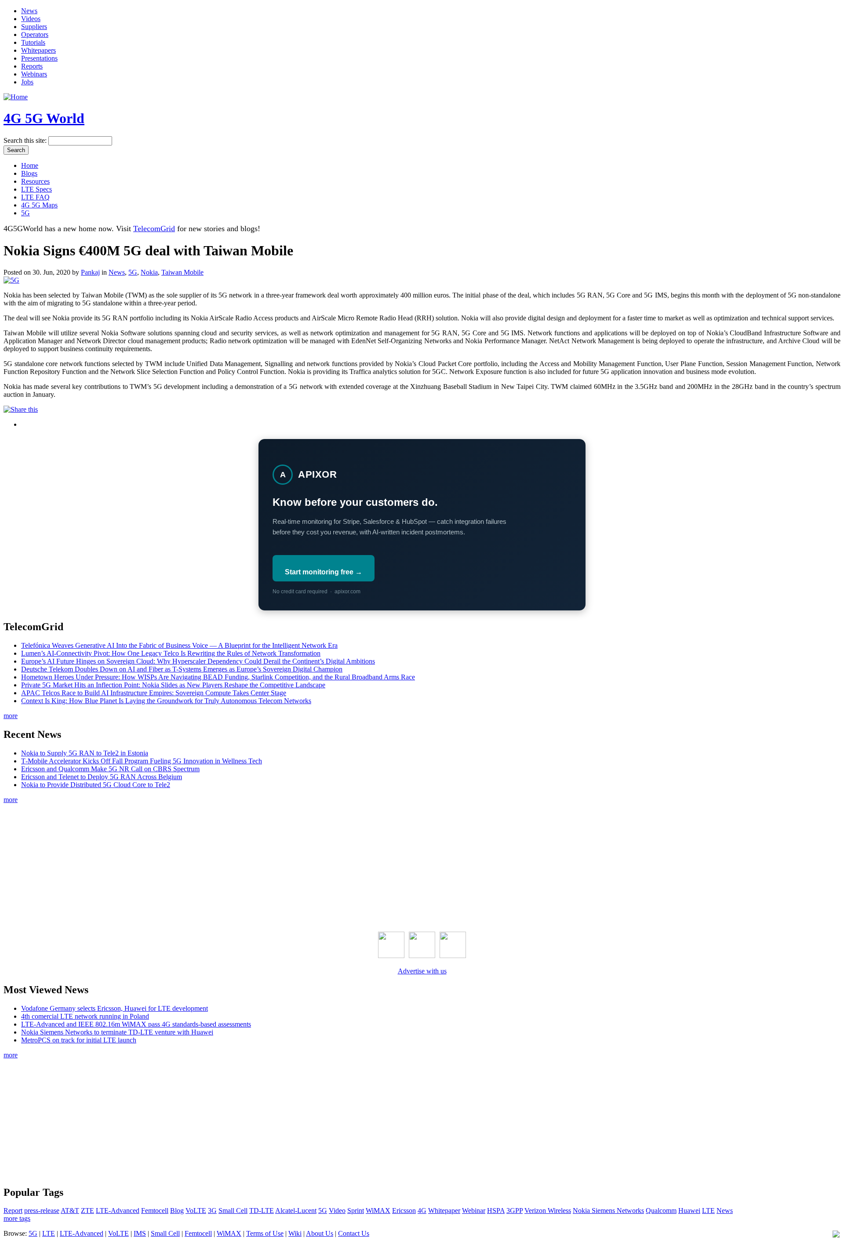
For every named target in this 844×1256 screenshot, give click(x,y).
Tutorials (33, 42)
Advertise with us (422, 971)
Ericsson (404, 1210)
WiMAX (378, 1210)
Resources (35, 181)
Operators (34, 34)
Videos (30, 18)
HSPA (496, 1210)
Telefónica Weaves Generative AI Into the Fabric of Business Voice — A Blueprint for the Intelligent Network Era (179, 645)
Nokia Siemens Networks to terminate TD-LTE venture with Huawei (117, 1032)
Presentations (39, 58)
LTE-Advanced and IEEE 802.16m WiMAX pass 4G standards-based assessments (136, 1024)
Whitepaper (444, 1210)
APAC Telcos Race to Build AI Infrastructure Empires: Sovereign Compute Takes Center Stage (153, 693)
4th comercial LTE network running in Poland (85, 1016)
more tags (17, 1218)
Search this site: (26, 140)
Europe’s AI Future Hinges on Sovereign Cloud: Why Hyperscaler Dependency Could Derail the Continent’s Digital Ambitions (198, 661)
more (11, 715)
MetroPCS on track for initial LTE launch (78, 1040)
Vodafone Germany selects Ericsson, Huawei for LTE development (114, 1008)
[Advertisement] (422, 866)
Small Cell (232, 1210)
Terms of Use (265, 1233)
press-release (41, 1210)
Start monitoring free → (323, 572)
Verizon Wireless (547, 1210)
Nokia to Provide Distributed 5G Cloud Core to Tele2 (95, 784)
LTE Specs (36, 189)
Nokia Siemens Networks (608, 1210)
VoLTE (196, 1210)
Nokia (149, 272)
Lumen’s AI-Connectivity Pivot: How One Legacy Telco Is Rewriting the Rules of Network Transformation (170, 653)
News (29, 11)
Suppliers (34, 26)
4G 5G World (44, 118)
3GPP (514, 1210)
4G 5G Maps (39, 205)
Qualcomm (661, 1210)
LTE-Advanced (117, 1210)
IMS (140, 1233)
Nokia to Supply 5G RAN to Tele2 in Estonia (84, 753)
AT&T (70, 1210)
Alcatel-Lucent (295, 1210)
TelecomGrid (154, 228)
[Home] (16, 97)
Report (13, 1210)
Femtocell (154, 1210)
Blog (177, 1210)
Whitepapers (38, 50)
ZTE (87, 1210)
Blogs (29, 173)
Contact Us (353, 1233)
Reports (32, 66)
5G (25, 213)
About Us (319, 1233)
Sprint (355, 1210)
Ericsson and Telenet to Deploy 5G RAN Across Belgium (101, 776)
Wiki (295, 1233)
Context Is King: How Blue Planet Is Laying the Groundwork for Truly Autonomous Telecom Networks (166, 700)
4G (422, 1210)
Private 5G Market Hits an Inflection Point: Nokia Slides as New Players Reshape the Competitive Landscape (173, 685)
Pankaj (90, 272)
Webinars (34, 74)
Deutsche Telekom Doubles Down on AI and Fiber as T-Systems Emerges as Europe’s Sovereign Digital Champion (181, 669)
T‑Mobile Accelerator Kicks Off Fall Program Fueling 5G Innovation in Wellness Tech (141, 761)
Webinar (473, 1210)
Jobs (27, 82)
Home (29, 165)
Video (337, 1210)
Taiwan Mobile (182, 272)
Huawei (689, 1210)
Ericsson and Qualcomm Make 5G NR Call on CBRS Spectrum (110, 769)
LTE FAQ (35, 197)
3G (212, 1210)
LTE (708, 1210)
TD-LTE (261, 1210)
